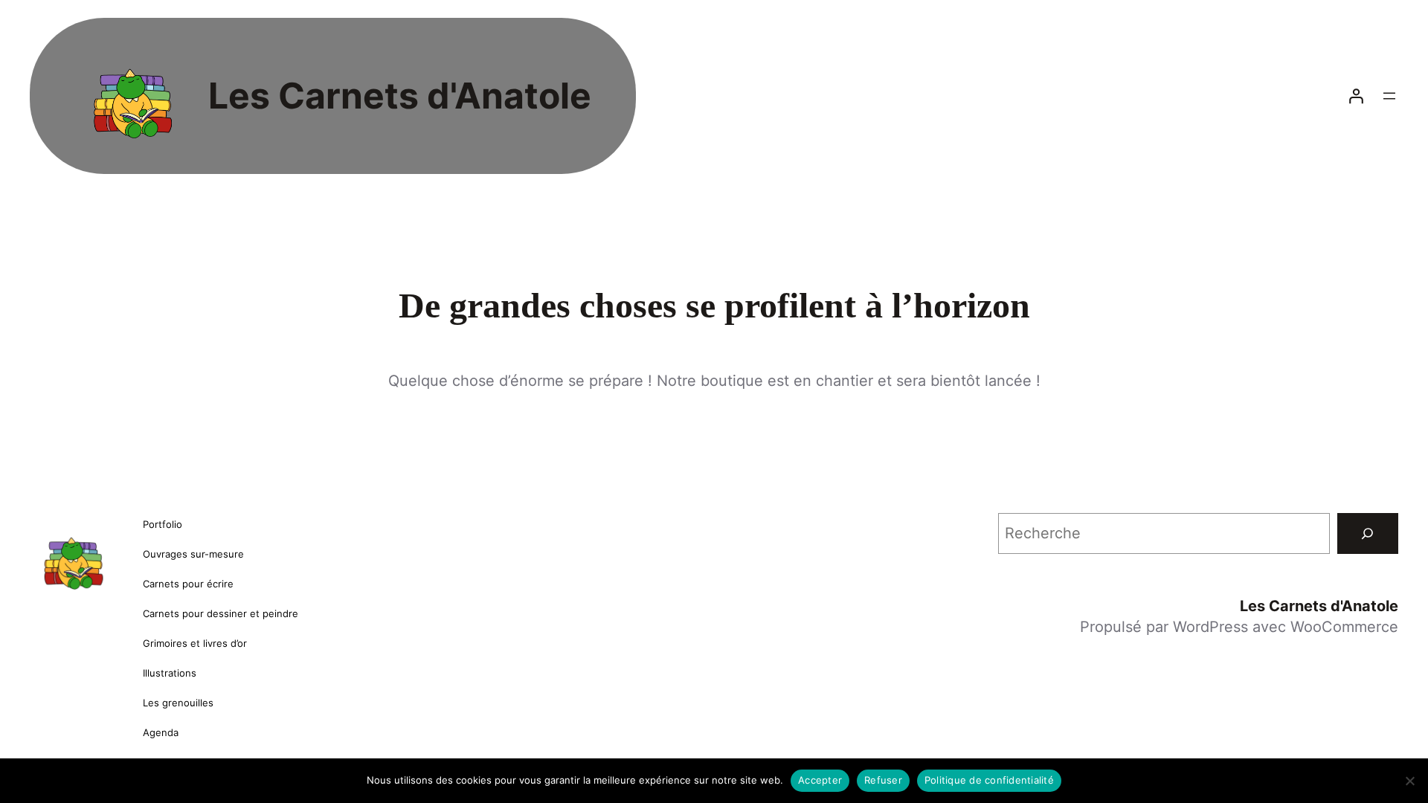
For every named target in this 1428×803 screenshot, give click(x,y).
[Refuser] (1409, 780)
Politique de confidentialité (989, 780)
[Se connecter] (1355, 96)
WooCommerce (1344, 627)
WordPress (1210, 627)
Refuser (883, 780)
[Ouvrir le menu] (1389, 96)
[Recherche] (1367, 534)
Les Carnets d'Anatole (399, 95)
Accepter (820, 780)
